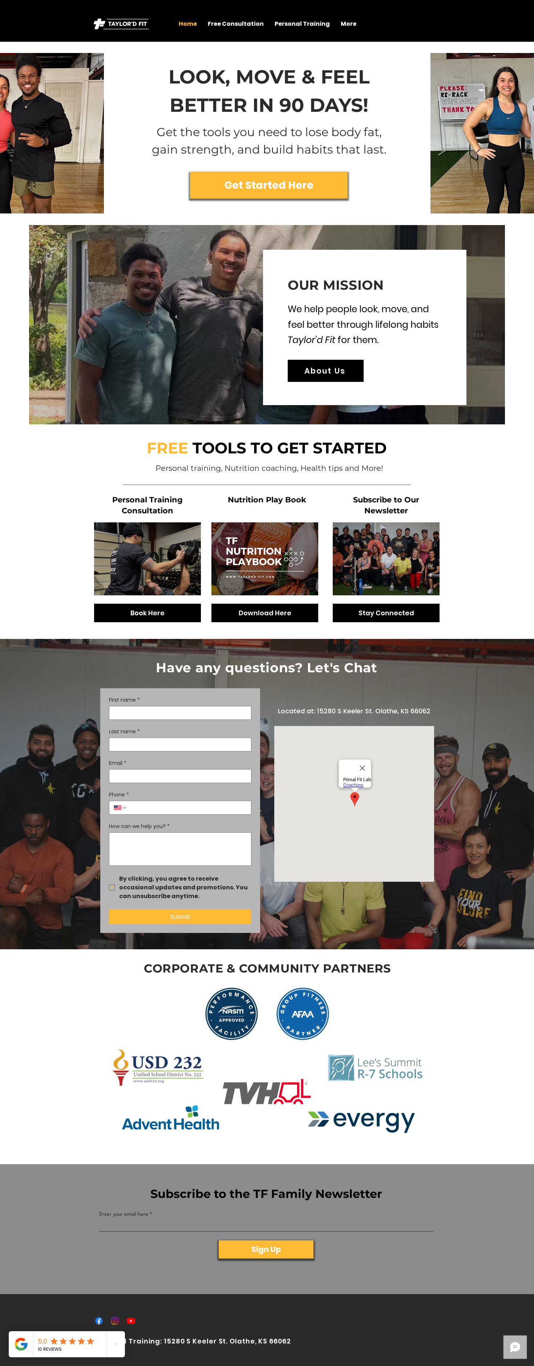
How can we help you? (139, 826)
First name (124, 700)
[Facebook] (99, 1321)
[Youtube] (131, 1321)
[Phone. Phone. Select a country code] (121, 808)
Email (117, 763)
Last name (124, 732)
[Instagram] (115, 1321)
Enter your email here (123, 1213)
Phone (119, 795)
